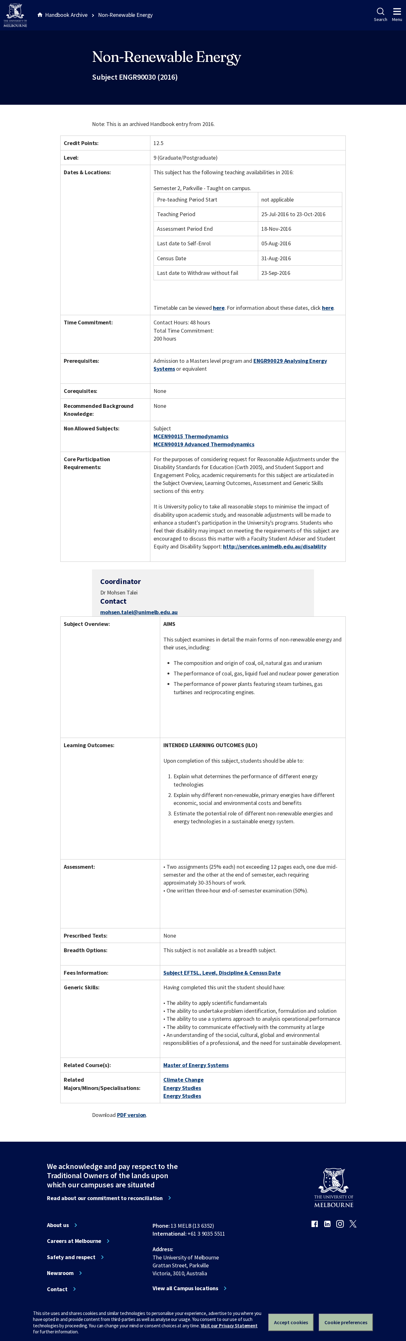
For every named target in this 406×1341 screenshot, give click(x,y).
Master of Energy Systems (196, 1065)
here (218, 307)
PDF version (131, 1115)
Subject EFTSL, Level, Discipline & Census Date (222, 972)
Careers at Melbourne (74, 1241)
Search (380, 19)
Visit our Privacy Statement (229, 1326)
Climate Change (183, 1079)
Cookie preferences (345, 1322)
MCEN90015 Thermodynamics (191, 436)
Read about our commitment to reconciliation (105, 1198)
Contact (57, 1289)
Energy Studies (182, 1088)
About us (58, 1225)
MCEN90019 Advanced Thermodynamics (204, 444)
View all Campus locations (185, 1288)
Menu (397, 19)
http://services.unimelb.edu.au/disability (274, 546)
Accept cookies (291, 1322)
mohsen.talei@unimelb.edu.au (139, 612)
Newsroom (60, 1273)
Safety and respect (71, 1257)
